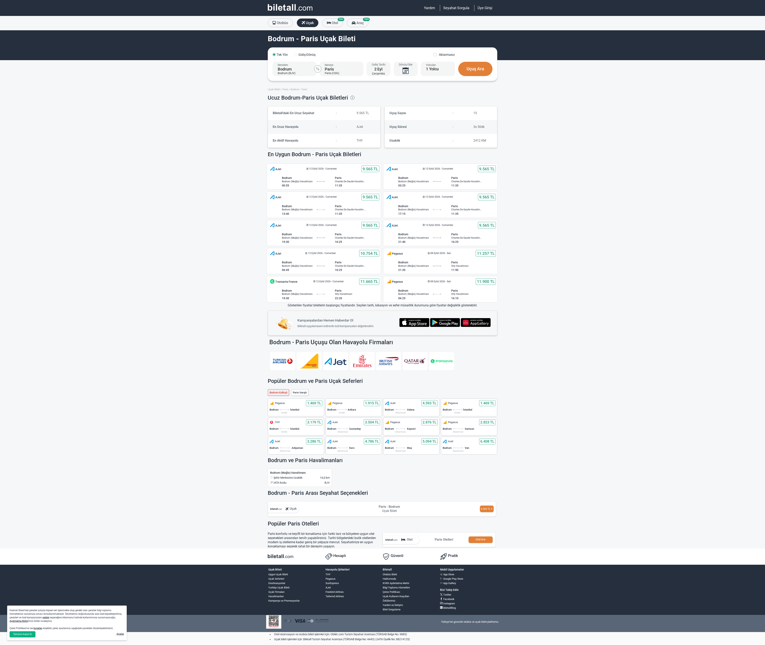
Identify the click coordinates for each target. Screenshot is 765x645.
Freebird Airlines (335, 591)
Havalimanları (276, 596)
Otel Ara (480, 539)
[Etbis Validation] (274, 622)
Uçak (309, 23)
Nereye (329, 65)
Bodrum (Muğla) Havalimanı (288, 472)
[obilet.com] (290, 11)
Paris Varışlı (300, 392)
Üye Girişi (485, 8)
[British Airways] (388, 361)
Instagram (449, 603)
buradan (37, 628)
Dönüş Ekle (405, 64)
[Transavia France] (441, 361)
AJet (328, 587)
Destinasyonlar (276, 583)
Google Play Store (453, 578)
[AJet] (335, 361)
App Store (448, 574)
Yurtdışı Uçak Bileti (278, 587)
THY (328, 574)
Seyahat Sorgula (456, 8)
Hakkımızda (389, 578)
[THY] (282, 361)
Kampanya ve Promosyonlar (284, 600)
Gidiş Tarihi (378, 64)
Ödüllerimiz (389, 600)
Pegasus (330, 578)
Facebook (448, 599)
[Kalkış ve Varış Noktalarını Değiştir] (317, 69)
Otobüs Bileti (390, 574)
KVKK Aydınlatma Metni (396, 583)
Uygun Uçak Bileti (278, 574)
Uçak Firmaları (276, 591)
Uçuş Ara (475, 68)
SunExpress (332, 583)
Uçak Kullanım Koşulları (396, 596)
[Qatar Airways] (415, 361)
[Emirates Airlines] (362, 361)
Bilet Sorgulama (391, 609)
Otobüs (282, 23)
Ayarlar (120, 634)
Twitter (447, 594)
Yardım (429, 8)
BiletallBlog (449, 607)
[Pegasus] (309, 361)
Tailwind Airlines (335, 596)
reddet (45, 617)
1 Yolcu (432, 69)
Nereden (283, 65)
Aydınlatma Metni (19, 621)
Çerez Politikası (391, 591)
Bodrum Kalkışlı (278, 392)
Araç (362, 22)
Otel (337, 22)
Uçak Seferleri (276, 578)
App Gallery (449, 583)
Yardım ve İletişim (393, 605)
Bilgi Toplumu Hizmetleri (396, 587)
